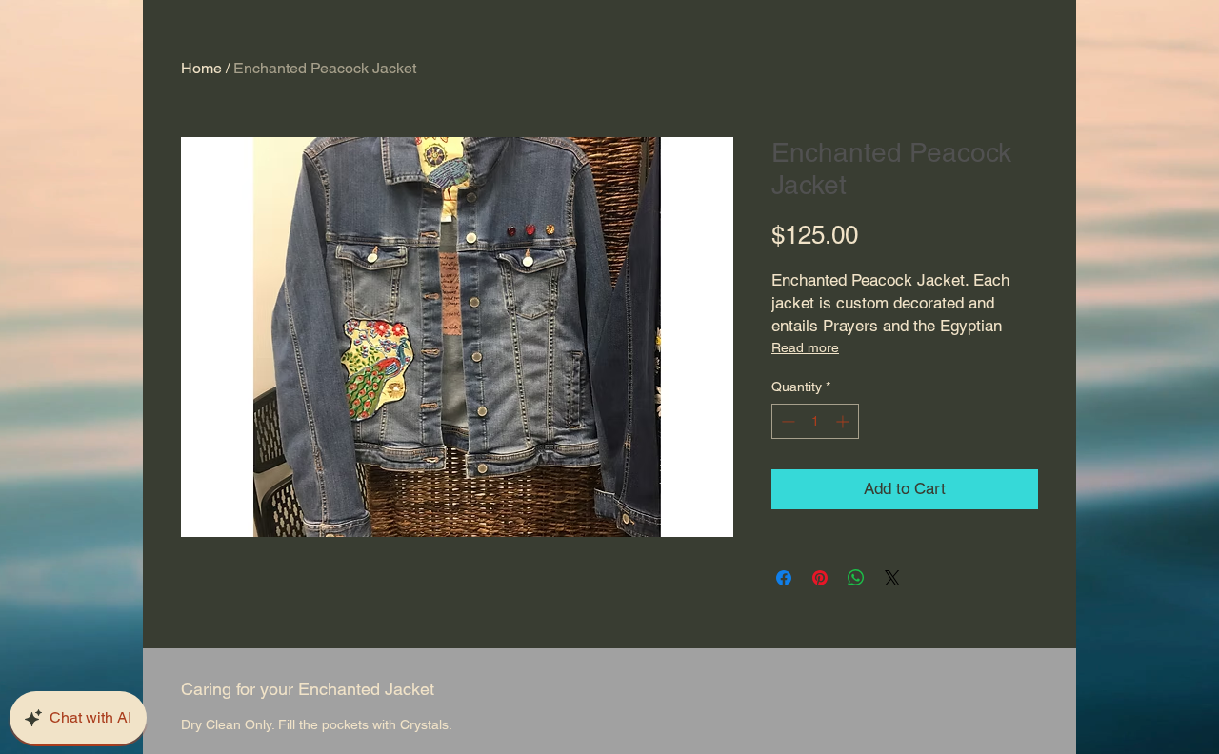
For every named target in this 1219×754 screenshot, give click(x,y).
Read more (805, 347)
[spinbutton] (815, 421)
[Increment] (844, 421)
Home (201, 68)
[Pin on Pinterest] (820, 577)
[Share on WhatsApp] (856, 577)
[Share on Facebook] (783, 577)
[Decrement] (786, 421)
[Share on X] (892, 577)
